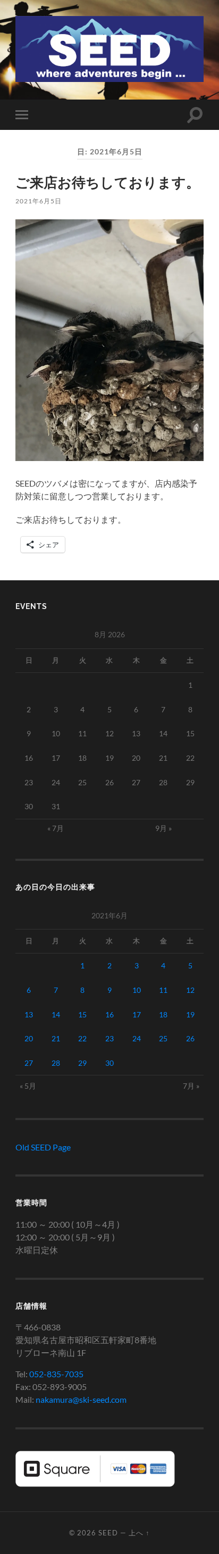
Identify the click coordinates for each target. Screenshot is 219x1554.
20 (28, 1038)
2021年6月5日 (38, 201)
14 (56, 1014)
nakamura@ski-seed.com (81, 1399)
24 (136, 1038)
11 (163, 989)
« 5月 (28, 1085)
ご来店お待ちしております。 (107, 182)
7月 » (191, 1085)
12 (190, 989)
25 (163, 1038)
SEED (108, 1532)
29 (82, 1062)
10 (136, 989)
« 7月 (55, 828)
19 (190, 1014)
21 (56, 1038)
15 (82, 1014)
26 (190, 1038)
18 (163, 1014)
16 (109, 1014)
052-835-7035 (56, 1374)
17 (136, 1014)
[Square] (95, 1483)
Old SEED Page (43, 1147)
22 (82, 1038)
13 (28, 1014)
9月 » (163, 828)
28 (56, 1062)
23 (109, 1038)
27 (28, 1062)
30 (109, 1062)
